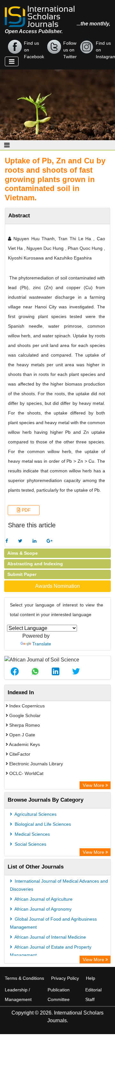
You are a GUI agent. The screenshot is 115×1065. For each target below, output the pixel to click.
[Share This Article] (14, 671)
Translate (41, 643)
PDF (25, 510)
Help (90, 978)
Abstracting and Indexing (35, 563)
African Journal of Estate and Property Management (50, 951)
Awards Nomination (57, 586)
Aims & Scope (22, 553)
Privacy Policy (65, 978)
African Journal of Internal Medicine (49, 937)
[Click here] (6, 541)
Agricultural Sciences (35, 814)
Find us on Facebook (34, 47)
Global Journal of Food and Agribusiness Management (53, 923)
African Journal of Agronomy (42, 909)
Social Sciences (29, 844)
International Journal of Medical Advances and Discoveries (59, 885)
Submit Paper (21, 574)
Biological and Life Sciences (42, 824)
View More (94, 785)
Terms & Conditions (24, 978)
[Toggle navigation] (12, 61)
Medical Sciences (31, 834)
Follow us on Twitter (70, 47)
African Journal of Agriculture (43, 899)
